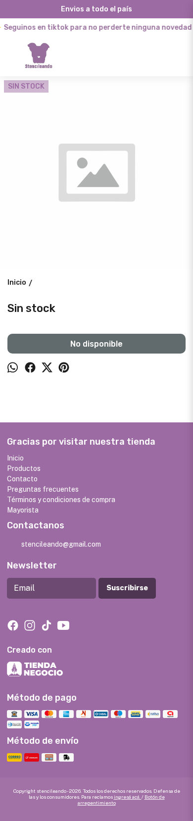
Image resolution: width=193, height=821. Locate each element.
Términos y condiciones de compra (61, 500)
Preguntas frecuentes (43, 489)
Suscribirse (127, 588)
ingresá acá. (128, 797)
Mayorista (23, 510)
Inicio (15, 458)
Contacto (22, 479)
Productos (24, 468)
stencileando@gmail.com (61, 544)
